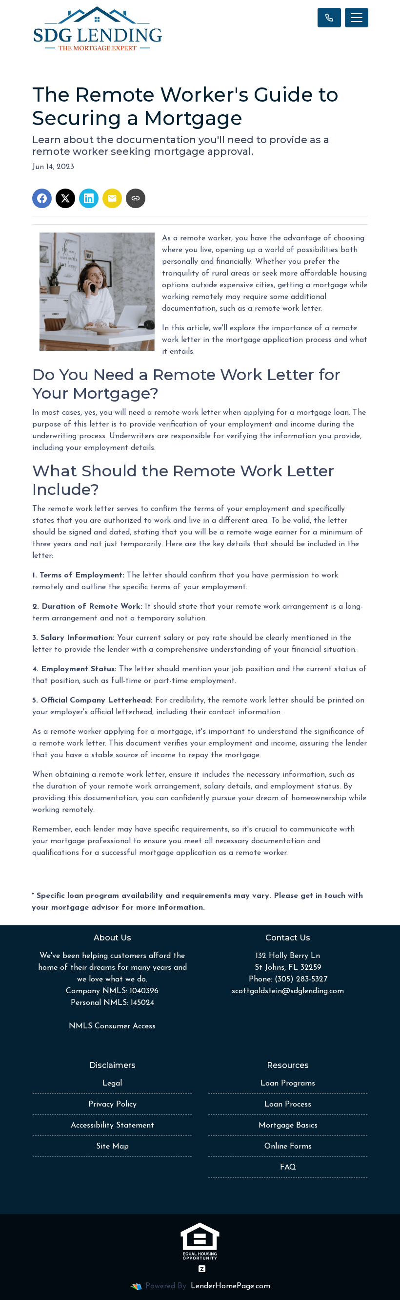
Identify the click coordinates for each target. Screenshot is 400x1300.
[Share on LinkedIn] (89, 198)
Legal (112, 1083)
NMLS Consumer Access (112, 1026)
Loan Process (287, 1104)
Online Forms (288, 1147)
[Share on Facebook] (42, 198)
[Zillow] (202, 1269)
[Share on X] (65, 198)
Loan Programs (287, 1083)
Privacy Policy (112, 1104)
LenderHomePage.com (230, 1286)
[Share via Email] (112, 198)
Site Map (112, 1147)
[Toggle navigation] (356, 17)
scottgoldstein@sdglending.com (288, 991)
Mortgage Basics (288, 1126)
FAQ (288, 1168)
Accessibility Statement (112, 1126)
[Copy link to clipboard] (135, 198)
